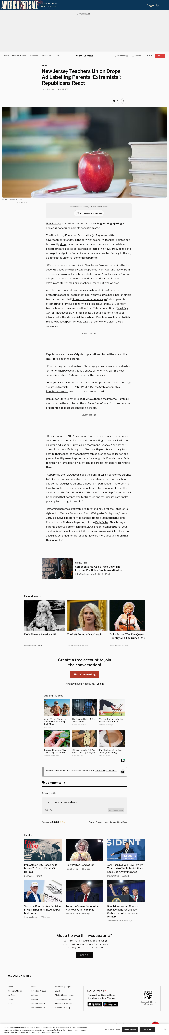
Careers (34, 999)
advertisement (55, 239)
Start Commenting (84, 674)
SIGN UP (160, 56)
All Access (34, 56)
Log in (100, 683)
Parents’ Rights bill (118, 398)
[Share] (124, 101)
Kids (10, 1003)
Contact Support (38, 1003)
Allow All (147, 1029)
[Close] (165, 1029)
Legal (57, 991)
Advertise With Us (38, 991)
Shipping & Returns (63, 999)
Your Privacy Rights (63, 987)
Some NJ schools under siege (89, 299)
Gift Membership (38, 1008)
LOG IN (149, 56)
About (33, 987)
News (6, 56)
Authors (34, 995)
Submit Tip (85, 955)
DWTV (58, 56)
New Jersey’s (53, 223)
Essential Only (130, 1029)
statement (93, 445)
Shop (10, 999)
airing (63, 244)
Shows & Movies (19, 56)
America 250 (47, 56)
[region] (84, 1029)
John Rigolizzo (48, 89)
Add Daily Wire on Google (91, 213)
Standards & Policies (63, 1003)
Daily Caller (101, 522)
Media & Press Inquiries (64, 995)
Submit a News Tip (62, 1008)
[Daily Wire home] (84, 55)
